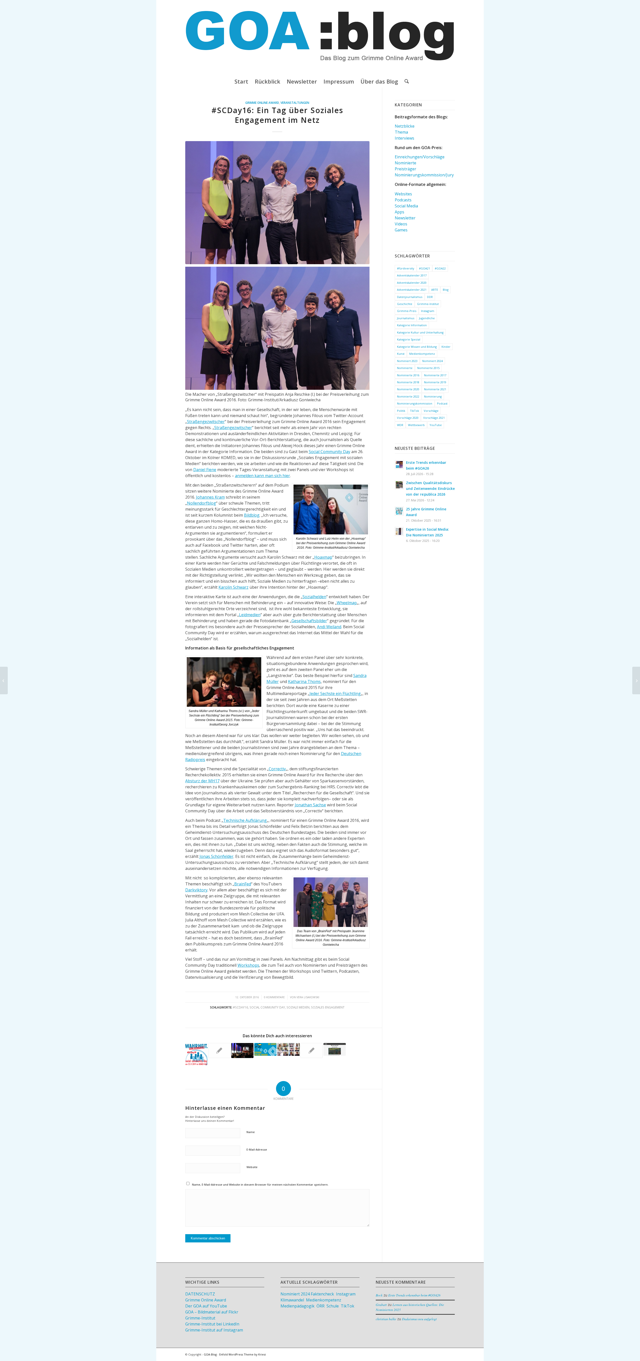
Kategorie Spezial (408, 339)
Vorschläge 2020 (407, 418)
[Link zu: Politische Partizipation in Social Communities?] (311, 1050)
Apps (399, 212)
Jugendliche (427, 318)
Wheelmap (347, 602)
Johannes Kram (210, 497)
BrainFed (242, 884)
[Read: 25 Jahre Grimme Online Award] (399, 511)
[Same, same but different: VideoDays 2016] (4, 680)
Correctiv (277, 769)
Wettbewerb (416, 425)
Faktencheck (322, 1294)
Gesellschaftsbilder (309, 620)
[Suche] (405, 81)
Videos (401, 224)
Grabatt (381, 1304)
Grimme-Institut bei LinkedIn (212, 1324)
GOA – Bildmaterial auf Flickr (211, 1312)
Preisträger (405, 169)
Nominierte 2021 (435, 389)
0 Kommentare (274, 997)
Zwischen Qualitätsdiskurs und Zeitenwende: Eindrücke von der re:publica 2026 (430, 488)
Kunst (400, 354)
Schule (332, 1306)
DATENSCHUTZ (200, 1294)
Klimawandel (292, 1300)
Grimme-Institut (428, 304)
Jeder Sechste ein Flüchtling (335, 693)
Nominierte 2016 (408, 375)
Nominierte (405, 163)
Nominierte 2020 (408, 389)
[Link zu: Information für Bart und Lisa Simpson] (242, 1050)
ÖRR (320, 1306)
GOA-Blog (210, 1354)
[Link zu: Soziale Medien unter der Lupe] (335, 1049)
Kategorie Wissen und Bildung (417, 347)
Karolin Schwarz (233, 587)
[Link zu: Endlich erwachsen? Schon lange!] (265, 1049)
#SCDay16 (240, 1007)
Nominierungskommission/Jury (424, 175)
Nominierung (433, 396)
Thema (401, 132)
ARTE (434, 289)
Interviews (404, 138)
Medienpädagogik (297, 1306)
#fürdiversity (405, 268)
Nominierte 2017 (435, 375)
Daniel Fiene (204, 469)
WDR (400, 425)
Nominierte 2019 (435, 382)
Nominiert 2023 (407, 361)
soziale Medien (298, 1007)
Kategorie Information (412, 325)
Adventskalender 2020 (411, 282)
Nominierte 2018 (408, 382)
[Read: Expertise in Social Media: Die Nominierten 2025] (399, 531)
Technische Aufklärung (245, 820)
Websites (403, 194)
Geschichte (404, 304)
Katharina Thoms (304, 681)
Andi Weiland (329, 626)
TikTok (414, 411)
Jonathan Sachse (310, 805)
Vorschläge (431, 411)
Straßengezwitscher (206, 421)
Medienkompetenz (422, 354)
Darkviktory (196, 890)
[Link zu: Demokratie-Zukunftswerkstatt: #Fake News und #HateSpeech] (219, 1050)
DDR (430, 297)
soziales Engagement (327, 1007)
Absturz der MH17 (202, 781)
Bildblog (252, 515)
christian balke (386, 1318)
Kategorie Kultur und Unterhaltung (420, 332)
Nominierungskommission (414, 403)
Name (250, 1132)
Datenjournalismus (409, 297)
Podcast (442, 403)
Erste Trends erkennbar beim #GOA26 (414, 1295)
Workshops (248, 965)
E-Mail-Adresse (256, 1149)
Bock (379, 1295)
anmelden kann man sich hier (262, 475)
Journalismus (405, 318)
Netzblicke (404, 126)
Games (401, 230)
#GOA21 (424, 268)
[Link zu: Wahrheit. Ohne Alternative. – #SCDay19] (196, 1054)
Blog (445, 289)
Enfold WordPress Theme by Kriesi (242, 1354)
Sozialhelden (314, 596)
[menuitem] (241, 81)
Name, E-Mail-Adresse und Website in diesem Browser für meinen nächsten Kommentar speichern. (260, 1184)
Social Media (406, 206)
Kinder (446, 347)
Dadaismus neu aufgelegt (419, 1318)
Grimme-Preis (406, 311)
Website (252, 1167)
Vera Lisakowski (307, 997)
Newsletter (405, 218)
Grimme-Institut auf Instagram (214, 1330)
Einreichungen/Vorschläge (419, 157)
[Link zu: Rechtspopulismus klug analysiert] (288, 1049)
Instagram (427, 311)
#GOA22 (440, 268)
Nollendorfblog (201, 503)
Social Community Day (329, 451)
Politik (401, 411)
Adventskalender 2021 (411, 289)
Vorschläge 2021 (434, 418)
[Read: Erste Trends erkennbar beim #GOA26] (399, 464)
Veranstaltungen (294, 103)
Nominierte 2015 (428, 368)
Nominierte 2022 (408, 396)
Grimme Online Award (262, 103)
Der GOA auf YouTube (206, 1306)
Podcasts (403, 200)
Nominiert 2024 (432, 361)
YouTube (436, 425)
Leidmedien (249, 614)
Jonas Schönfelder (217, 856)
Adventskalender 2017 (411, 275)
